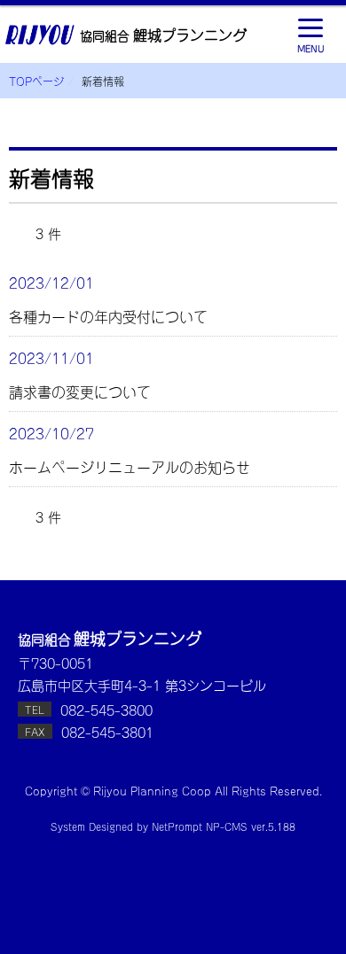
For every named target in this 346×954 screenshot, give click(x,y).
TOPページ (36, 81)
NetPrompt (177, 826)
